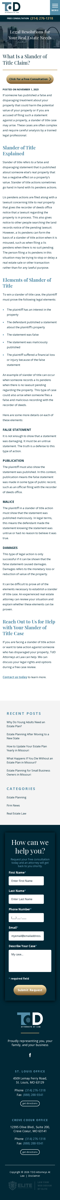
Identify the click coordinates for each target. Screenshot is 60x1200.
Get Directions (30, 1103)
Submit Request (30, 990)
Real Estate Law (16, 813)
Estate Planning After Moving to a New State (28, 736)
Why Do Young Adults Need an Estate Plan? (26, 724)
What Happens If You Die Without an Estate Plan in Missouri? (30, 760)
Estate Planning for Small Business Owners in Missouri (28, 772)
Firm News (13, 805)
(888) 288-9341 (33, 1095)
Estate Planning (16, 797)
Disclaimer (34, 1175)
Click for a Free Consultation (28, 79)
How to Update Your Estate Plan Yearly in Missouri (27, 748)
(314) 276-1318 (41, 18)
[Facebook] (30, 1055)
